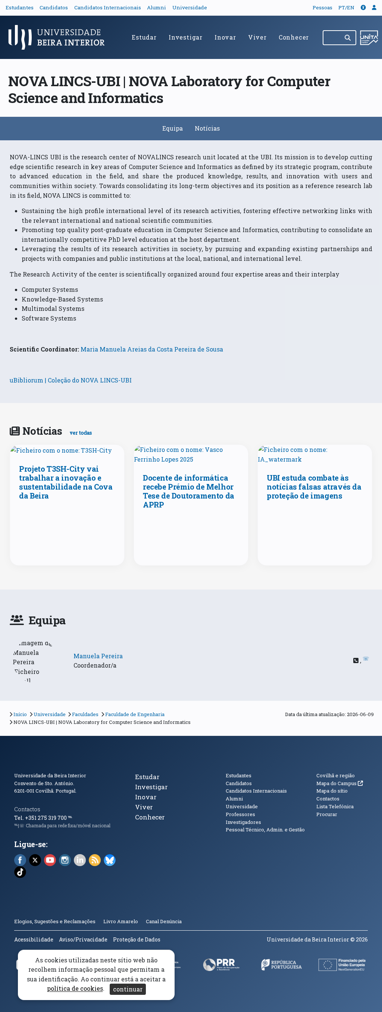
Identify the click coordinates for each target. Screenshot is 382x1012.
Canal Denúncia (164, 921)
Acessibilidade (33, 939)
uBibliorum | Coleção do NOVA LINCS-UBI (71, 380)
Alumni (156, 7)
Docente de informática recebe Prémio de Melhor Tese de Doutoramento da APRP (188, 491)
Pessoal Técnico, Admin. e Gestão (265, 829)
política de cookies (75, 989)
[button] (363, 7)
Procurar (326, 814)
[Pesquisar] (348, 37)
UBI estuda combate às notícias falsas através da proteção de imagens (314, 486)
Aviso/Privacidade (83, 939)
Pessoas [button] (322, 7)
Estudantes (20, 7)
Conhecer (294, 37)
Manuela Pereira (98, 656)
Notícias (207, 128)
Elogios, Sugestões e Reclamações (55, 921)
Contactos (27, 809)
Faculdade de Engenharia (135, 714)
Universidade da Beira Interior (50, 775)
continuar (128, 989)
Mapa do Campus (339, 783)
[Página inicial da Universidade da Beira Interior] (60, 37)
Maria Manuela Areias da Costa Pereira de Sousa (152, 349)
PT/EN (346, 7)
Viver (257, 37)
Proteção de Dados (136, 939)
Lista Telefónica (335, 806)
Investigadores (243, 822)
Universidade (189, 7)
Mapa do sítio (332, 790)
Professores (240, 814)
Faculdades (85, 714)
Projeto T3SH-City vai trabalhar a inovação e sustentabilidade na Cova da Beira (65, 482)
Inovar (225, 37)
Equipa (172, 128)
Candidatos (54, 7)
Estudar (144, 37)
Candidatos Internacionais (107, 7)
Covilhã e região (335, 775)
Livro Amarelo (121, 921)
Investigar (186, 37)
